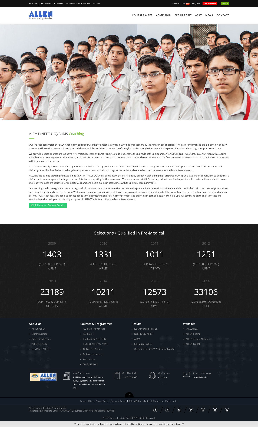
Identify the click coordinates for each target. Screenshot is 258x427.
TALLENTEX (192, 328)
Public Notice (171, 401)
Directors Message (41, 339)
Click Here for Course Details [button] (48, 205)
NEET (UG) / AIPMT (144, 333)
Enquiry (196, 3)
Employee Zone (73, 3)
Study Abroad (90, 364)
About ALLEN (38, 328)
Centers (48, 3)
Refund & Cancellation (140, 401)
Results (86, 3)
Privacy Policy (102, 401)
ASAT (198, 15)
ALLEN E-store (179, 3)
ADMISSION (163, 15)
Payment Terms (119, 401)
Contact (223, 15)
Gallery (96, 3)
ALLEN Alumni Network (198, 339)
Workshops (89, 359)
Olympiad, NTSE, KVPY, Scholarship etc (154, 349)
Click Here (162, 377)
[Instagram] (179, 410)
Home (34, 3)
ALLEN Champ (193, 333)
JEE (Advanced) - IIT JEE (145, 328)
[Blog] (215, 410)
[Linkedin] (191, 410)
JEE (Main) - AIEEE (143, 343)
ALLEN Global (193, 343)
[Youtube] (203, 410)
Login (225, 3)
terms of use (123, 424)
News (209, 15)
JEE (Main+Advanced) (94, 328)
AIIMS (137, 339)
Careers (59, 3)
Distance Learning (92, 354)
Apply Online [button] (209, 3)
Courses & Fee (142, 15)
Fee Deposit (183, 15)
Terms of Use (86, 401)
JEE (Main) (88, 333)
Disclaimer (158, 401)
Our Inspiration (40, 333)
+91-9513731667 (129, 377)
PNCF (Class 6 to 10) (95, 343)
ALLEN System (39, 343)
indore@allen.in (200, 377)
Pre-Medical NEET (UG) (94, 339)
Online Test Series (92, 349)
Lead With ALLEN (40, 349)
